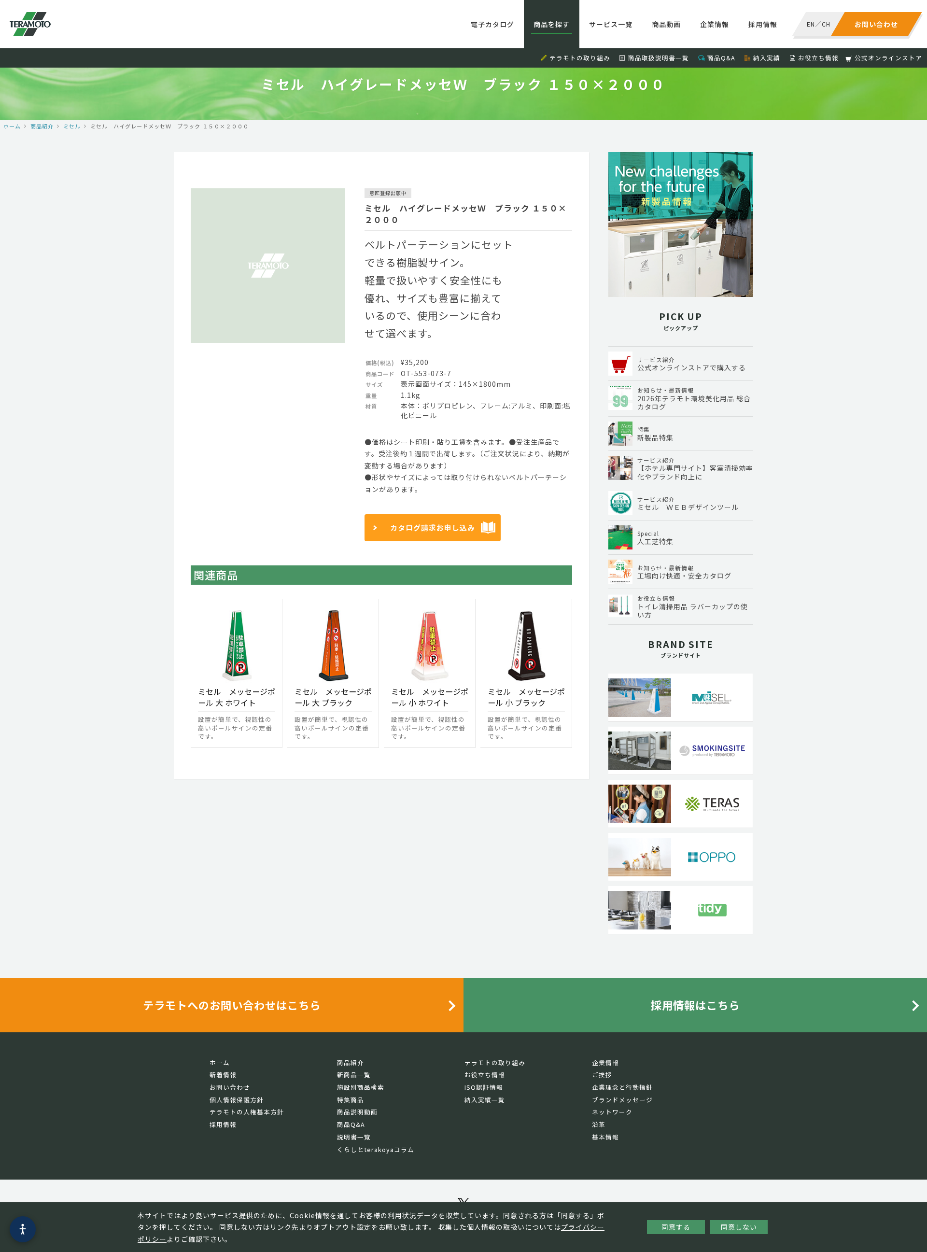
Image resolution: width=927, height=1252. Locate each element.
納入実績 (766, 57)
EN (811, 23)
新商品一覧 (354, 1074)
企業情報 (714, 24)
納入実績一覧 (484, 1099)
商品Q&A (721, 57)
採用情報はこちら (695, 1005)
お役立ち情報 (818, 57)
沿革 (598, 1124)
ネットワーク (612, 1111)
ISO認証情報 (483, 1087)
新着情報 (223, 1074)
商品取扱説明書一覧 (658, 57)
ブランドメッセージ (622, 1099)
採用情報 (762, 24)
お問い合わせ (230, 1087)
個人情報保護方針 (237, 1099)
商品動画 (666, 24)
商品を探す (552, 24)
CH (826, 23)
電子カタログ (492, 24)
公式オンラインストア (888, 57)
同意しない (739, 1227)
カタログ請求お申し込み (432, 527)
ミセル (72, 126)
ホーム (12, 126)
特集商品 (350, 1099)
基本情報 (605, 1136)
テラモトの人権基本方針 (247, 1111)
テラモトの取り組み (579, 57)
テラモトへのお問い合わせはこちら (232, 1005)
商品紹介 (42, 126)
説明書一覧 (354, 1136)
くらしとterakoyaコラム (375, 1149)
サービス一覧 (610, 24)
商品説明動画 (357, 1111)
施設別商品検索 (360, 1087)
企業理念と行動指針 (622, 1087)
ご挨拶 (602, 1074)
